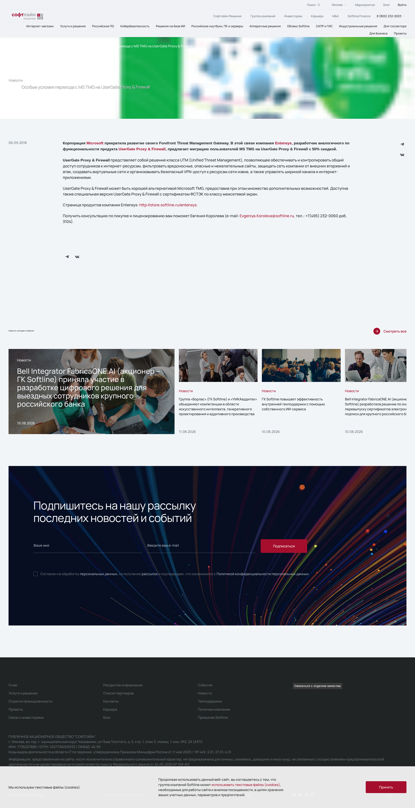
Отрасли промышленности (30, 701)
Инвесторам (293, 16)
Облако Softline (298, 26)
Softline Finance (359, 16)
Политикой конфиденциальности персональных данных (263, 573)
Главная (36, 46)
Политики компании (214, 709)
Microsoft (94, 143)
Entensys (283, 143)
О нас (54, 46)
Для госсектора (395, 26)
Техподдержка (210, 701)
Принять (386, 787)
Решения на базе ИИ (170, 26)
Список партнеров (118, 693)
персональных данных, (99, 573)
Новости (73, 46)
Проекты (400, 33)
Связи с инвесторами (26, 717)
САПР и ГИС (324, 26)
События (205, 685)
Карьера (317, 16)
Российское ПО (103, 26)
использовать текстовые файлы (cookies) (245, 784)
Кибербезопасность (134, 26)
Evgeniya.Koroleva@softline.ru (267, 215)
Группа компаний (263, 16)
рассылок (150, 573)
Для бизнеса (378, 33)
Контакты (111, 701)
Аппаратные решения (265, 26)
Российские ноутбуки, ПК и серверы (217, 26)
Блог (386, 5)
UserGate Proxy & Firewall (142, 149)
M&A (335, 16)
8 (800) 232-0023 (389, 16)
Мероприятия (365, 5)
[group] (92, 391)
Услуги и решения (73, 26)
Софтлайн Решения (227, 16)
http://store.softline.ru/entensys (168, 204)
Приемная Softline (213, 717)
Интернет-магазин (40, 26)
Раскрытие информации (123, 685)
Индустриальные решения (358, 26)
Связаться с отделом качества (317, 686)
